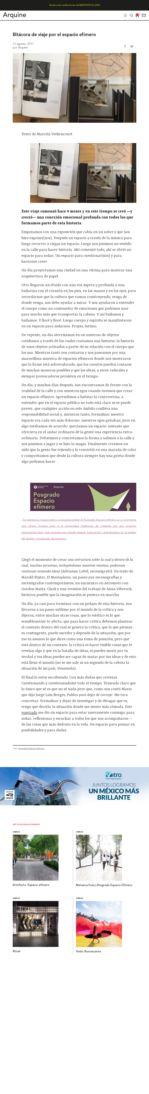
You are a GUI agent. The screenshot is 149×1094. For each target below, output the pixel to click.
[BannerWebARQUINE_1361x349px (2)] (74, 804)
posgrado (29, 713)
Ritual (16, 951)
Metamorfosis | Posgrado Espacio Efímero (104, 885)
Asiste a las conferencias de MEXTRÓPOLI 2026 (74, 5)
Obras (16, 832)
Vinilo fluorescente (88, 951)
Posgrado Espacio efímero (31, 748)
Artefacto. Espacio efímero (31, 885)
